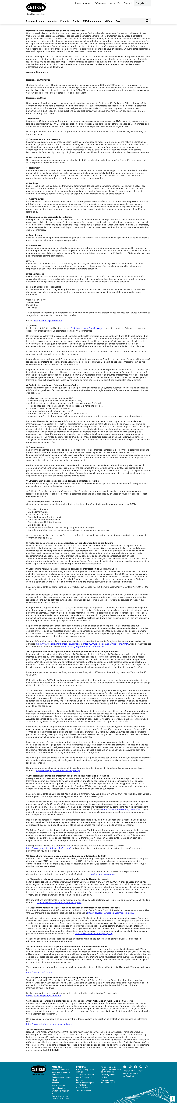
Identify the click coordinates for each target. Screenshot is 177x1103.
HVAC (54, 1093)
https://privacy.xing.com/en (101, 874)
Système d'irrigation (60, 1091)
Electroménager (58, 1085)
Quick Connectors (83, 1077)
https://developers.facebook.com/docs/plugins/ (110, 913)
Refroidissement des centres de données (60, 1097)
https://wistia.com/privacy (39, 972)
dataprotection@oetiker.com (48, 320)
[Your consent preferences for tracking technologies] (172, 1098)
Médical (55, 1083)
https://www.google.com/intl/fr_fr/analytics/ (82, 646)
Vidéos (108, 21)
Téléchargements (92, 21)
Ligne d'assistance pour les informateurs (111, 1070)
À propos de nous (35, 21)
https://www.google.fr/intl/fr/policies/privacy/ (58, 644)
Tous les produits (83, 1090)
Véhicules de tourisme (61, 1069)
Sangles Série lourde (85, 1074)
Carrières (104, 1077)
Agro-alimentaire (59, 1088)
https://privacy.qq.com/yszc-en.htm (43, 995)
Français (140, 3)
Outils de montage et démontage (85, 1084)
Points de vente (83, 3)
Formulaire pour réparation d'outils (108, 1081)
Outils (76, 21)
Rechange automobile (61, 1077)
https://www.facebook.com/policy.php (93, 933)
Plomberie (56, 1080)
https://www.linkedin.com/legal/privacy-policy (59, 902)
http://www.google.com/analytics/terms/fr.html (106, 644)
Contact (128, 3)
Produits (64, 21)
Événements (100, 3)
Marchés (52, 21)
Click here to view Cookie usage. (86, 328)
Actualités (115, 3)
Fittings (79, 1080)
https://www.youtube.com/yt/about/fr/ (121, 809)
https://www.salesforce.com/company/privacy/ (49, 1024)
